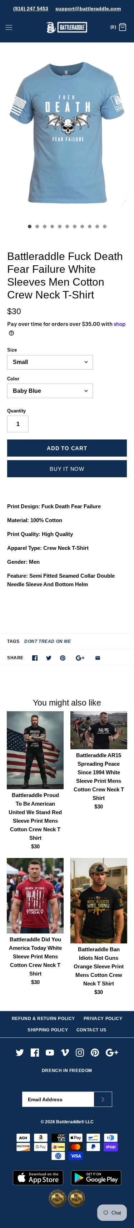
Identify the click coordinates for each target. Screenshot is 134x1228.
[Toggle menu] (9, 27)
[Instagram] (80, 1053)
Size (12, 350)
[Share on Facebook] (35, 658)
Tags (13, 641)
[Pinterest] (95, 1053)
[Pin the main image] (62, 658)
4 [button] (51, 227)
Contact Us (91, 1029)
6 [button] (66, 227)
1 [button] (29, 227)
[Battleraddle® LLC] (67, 27)
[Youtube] (50, 1053)
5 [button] (59, 227)
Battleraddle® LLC (75, 1121)
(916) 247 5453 (30, 8)
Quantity (16, 410)
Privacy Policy (103, 1018)
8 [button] (81, 227)
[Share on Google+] (80, 658)
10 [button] (96, 227)
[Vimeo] (65, 1053)
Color (13, 378)
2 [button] (36, 227)
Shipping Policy (48, 1029)
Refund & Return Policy (43, 1018)
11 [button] (104, 227)
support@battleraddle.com (88, 8)
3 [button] (44, 227)
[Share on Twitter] (48, 658)
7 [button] (74, 227)
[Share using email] (97, 658)
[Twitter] (20, 1053)
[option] (67, 131)
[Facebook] (35, 1053)
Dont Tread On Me (47, 641)
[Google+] (112, 1053)
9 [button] (89, 227)
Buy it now (67, 469)
